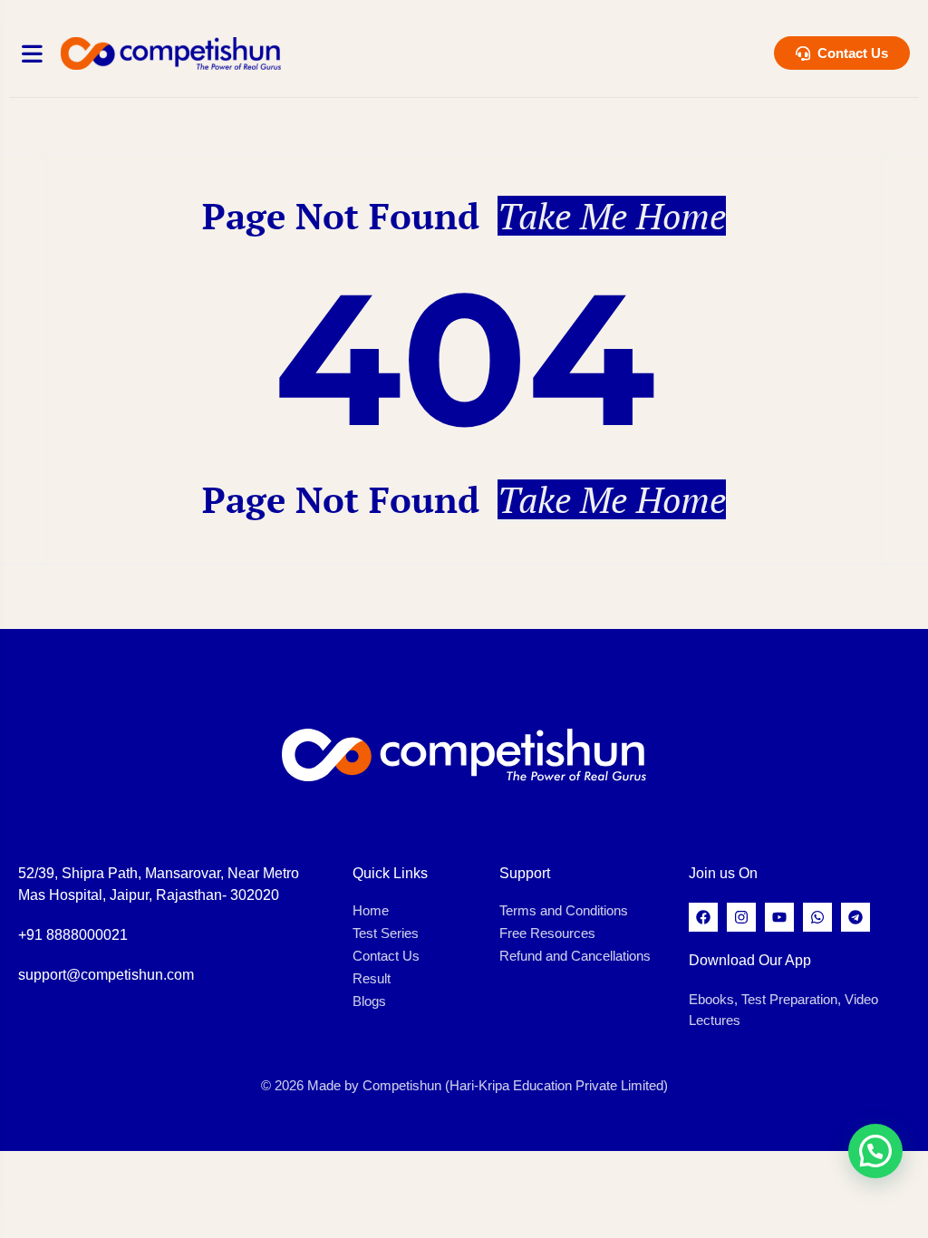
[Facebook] (703, 917)
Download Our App (750, 960)
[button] (875, 1151)
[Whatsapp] (817, 917)
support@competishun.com (106, 974)
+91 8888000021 (73, 935)
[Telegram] (855, 917)
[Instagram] (741, 917)
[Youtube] (779, 917)
